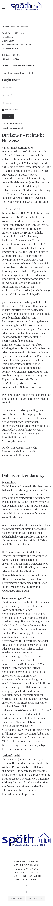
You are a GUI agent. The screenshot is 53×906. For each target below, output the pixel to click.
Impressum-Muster (22, 447)
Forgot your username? (12, 128)
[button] (3, 7)
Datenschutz (35, 898)
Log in (8, 116)
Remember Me (11, 109)
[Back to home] (26, 7)
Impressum (16, 898)
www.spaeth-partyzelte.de (22, 73)
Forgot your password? (12, 123)
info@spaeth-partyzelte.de (22, 65)
